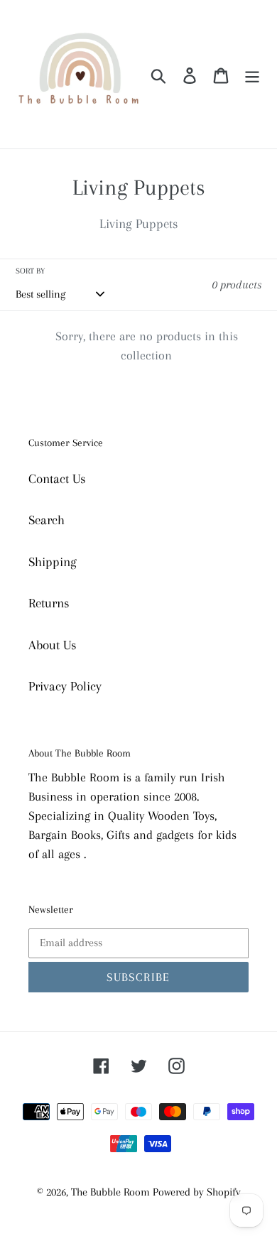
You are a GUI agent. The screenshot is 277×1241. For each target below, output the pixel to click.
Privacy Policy (65, 686)
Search (46, 520)
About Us (52, 645)
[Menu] (252, 74)
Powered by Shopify (197, 1192)
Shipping (52, 562)
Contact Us (57, 479)
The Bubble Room (112, 1192)
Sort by (30, 271)
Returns (49, 603)
